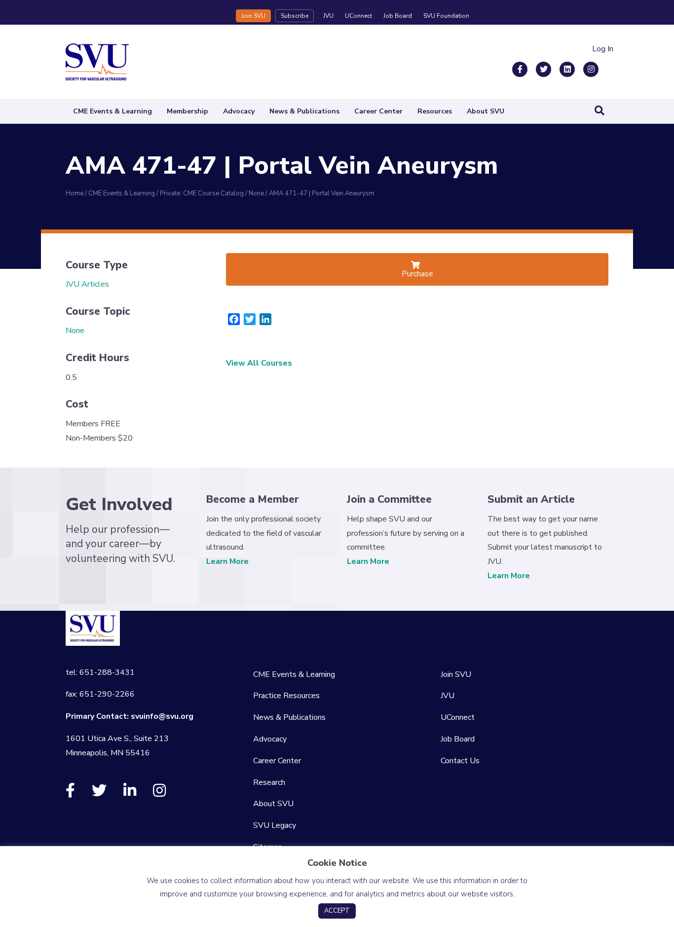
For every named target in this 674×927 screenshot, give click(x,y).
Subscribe (294, 16)
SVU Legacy (274, 825)
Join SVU (253, 16)
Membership (187, 111)
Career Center (378, 111)
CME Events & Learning (112, 111)
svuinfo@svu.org (162, 716)
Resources (434, 111)
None (75, 330)
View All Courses (259, 363)
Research (269, 782)
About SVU (485, 111)
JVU (328, 16)
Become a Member (252, 499)
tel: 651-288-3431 (100, 672)
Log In (602, 48)
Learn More (227, 561)
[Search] (599, 110)
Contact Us (460, 760)
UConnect (358, 16)
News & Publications (304, 111)
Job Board (397, 16)
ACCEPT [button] (337, 910)
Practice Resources (286, 695)
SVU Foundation (446, 16)
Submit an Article (531, 499)
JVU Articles (87, 284)
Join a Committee (389, 499)
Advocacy (239, 111)
